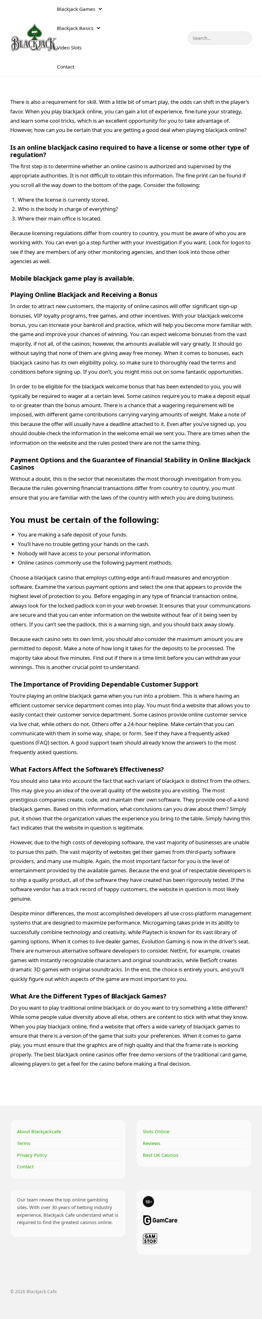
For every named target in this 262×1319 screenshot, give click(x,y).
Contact (65, 66)
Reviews (151, 1143)
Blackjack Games (76, 9)
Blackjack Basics (75, 28)
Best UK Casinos (160, 1155)
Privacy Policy (32, 1155)
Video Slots (69, 47)
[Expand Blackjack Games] (100, 9)
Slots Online (156, 1131)
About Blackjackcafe (39, 1131)
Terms (23, 1143)
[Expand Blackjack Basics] (98, 28)
